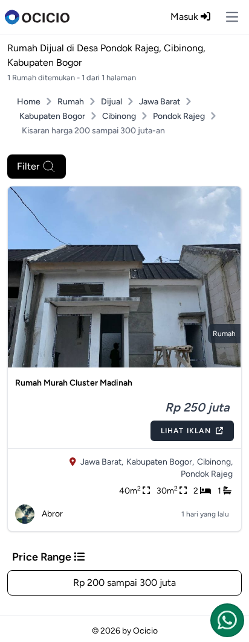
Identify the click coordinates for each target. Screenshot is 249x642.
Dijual (111, 102)
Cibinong (119, 116)
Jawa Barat (159, 102)
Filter (28, 166)
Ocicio (145, 631)
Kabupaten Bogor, (160, 462)
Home (28, 102)
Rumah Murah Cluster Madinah (73, 383)
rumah (224, 333)
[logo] (37, 17)
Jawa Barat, (101, 462)
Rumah (70, 102)
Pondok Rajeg (179, 116)
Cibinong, (215, 462)
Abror (52, 514)
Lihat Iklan (186, 431)
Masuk (185, 16)
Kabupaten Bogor (52, 116)
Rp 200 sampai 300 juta (124, 582)
